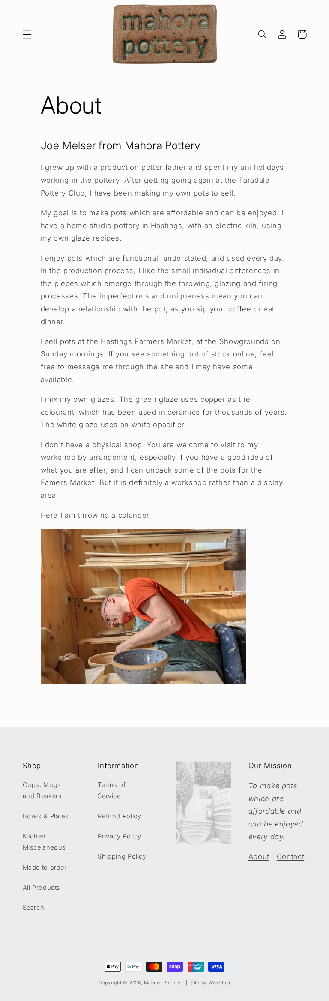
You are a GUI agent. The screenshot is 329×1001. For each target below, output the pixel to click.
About (258, 856)
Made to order (45, 867)
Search (34, 907)
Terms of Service (112, 790)
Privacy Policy (119, 836)
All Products (42, 888)
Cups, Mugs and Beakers (42, 790)
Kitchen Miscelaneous (44, 841)
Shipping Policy (122, 856)
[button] (27, 34)
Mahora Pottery (162, 983)
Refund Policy (119, 816)
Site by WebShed (210, 983)
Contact (290, 856)
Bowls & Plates (46, 816)
